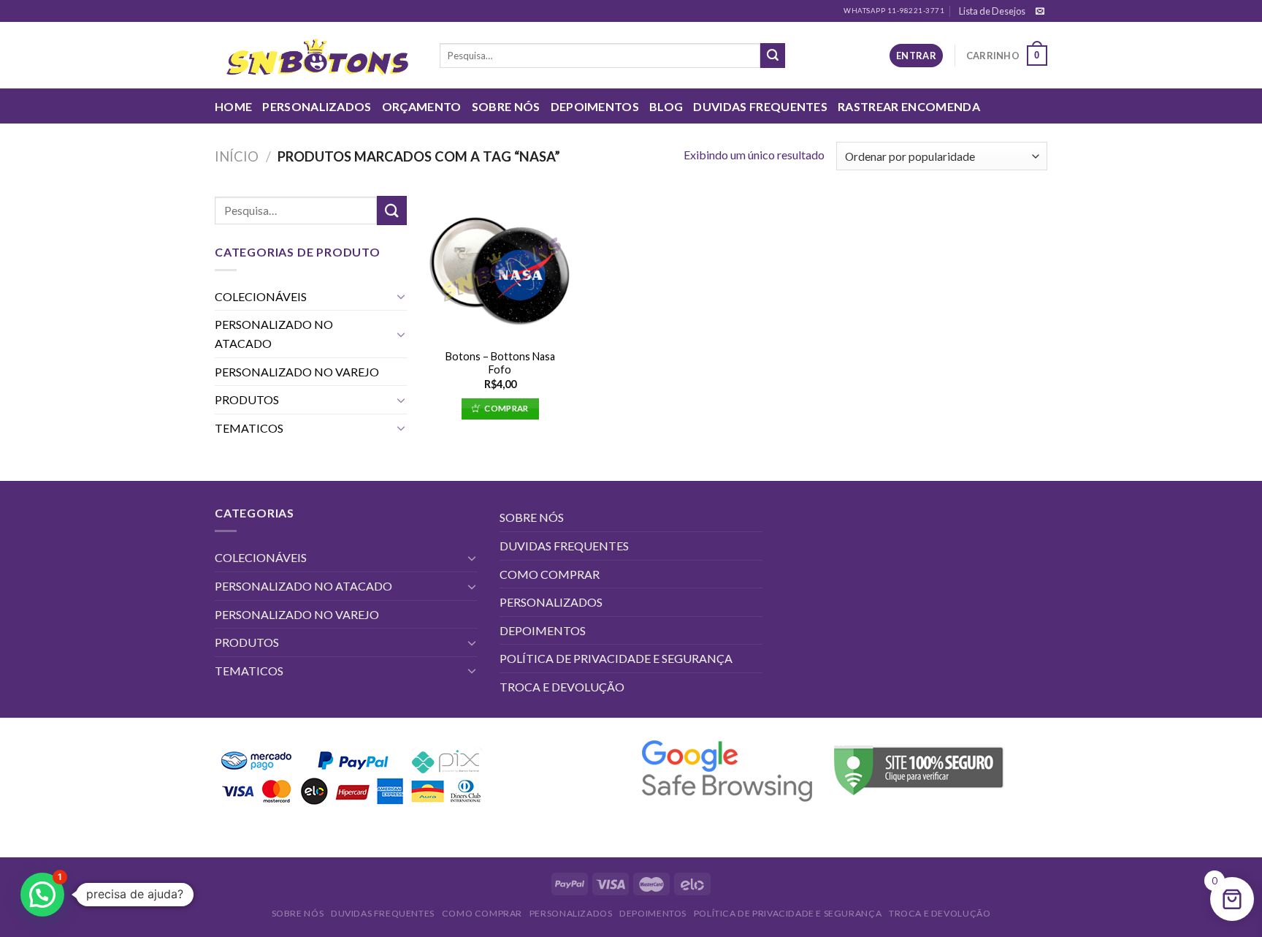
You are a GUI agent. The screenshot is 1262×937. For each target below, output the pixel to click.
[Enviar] (772, 55)
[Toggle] (401, 296)
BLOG (666, 106)
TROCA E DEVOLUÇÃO (562, 687)
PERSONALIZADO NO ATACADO (274, 333)
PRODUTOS (247, 399)
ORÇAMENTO (422, 106)
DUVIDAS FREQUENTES (760, 106)
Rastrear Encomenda (909, 106)
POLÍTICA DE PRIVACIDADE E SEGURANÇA (616, 658)
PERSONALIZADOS (316, 106)
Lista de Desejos (992, 11)
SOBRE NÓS (506, 106)
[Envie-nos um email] (1040, 12)
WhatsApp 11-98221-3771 (894, 11)
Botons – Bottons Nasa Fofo (500, 363)
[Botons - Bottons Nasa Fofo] (500, 268)
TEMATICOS (249, 428)
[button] (42, 895)
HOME (233, 106)
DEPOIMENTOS (595, 106)
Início (237, 156)
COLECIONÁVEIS (261, 296)
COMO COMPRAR (550, 574)
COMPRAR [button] (506, 408)
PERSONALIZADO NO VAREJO (297, 372)
